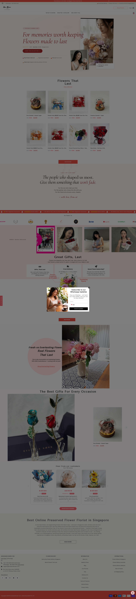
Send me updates (78, 308)
